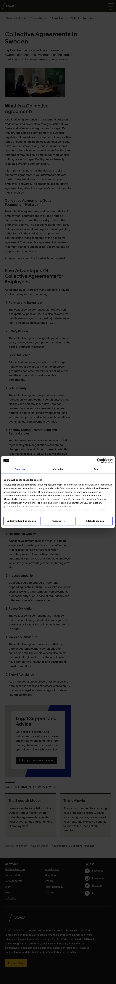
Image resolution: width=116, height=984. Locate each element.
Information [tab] (58, 469)
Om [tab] (96, 469)
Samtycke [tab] (20, 469)
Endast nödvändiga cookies (21, 521)
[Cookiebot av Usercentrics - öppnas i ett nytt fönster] (99, 460)
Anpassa (56, 521)
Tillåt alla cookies (95, 521)
